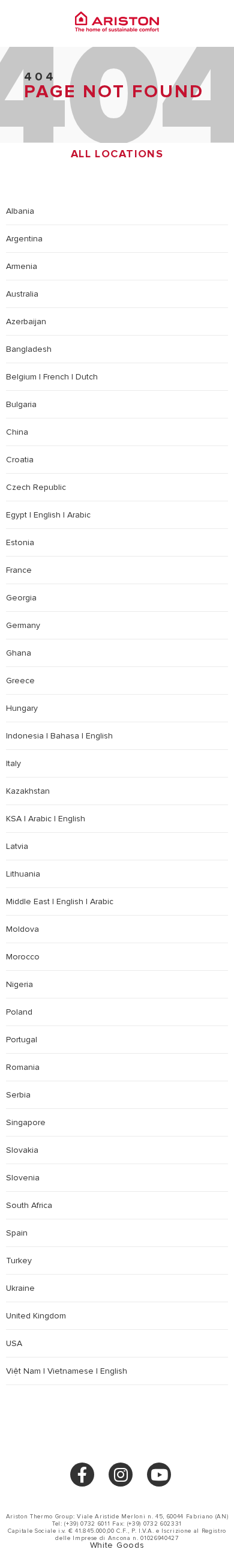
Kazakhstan (28, 791)
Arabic (79, 515)
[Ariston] (117, 23)
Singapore (26, 1122)
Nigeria (19, 984)
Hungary (22, 708)
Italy (13, 763)
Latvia (17, 846)
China (17, 432)
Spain (17, 1233)
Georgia (21, 598)
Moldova (22, 929)
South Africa (29, 1205)
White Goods (117, 1545)
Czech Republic (36, 487)
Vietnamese (70, 1371)
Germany (23, 625)
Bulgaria (21, 404)
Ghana (18, 653)
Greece (20, 680)
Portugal (21, 1039)
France (19, 570)
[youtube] (159, 1475)
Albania (20, 211)
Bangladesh (29, 349)
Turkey (19, 1260)
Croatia (20, 459)
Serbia (18, 1095)
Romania (23, 1067)
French (56, 377)
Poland (19, 1012)
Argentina (24, 239)
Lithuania (23, 874)
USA (14, 1343)
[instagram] (121, 1475)
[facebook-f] (82, 1475)
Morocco (23, 957)
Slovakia (22, 1150)
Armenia (21, 266)
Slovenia (23, 1178)
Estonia (20, 542)
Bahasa (64, 736)
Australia (22, 294)
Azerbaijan (26, 321)
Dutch (87, 377)
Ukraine (20, 1288)
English (47, 515)
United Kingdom (36, 1316)
